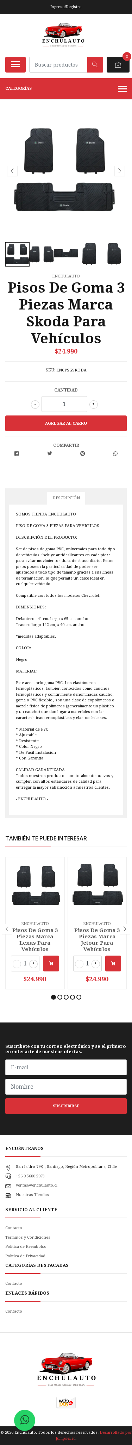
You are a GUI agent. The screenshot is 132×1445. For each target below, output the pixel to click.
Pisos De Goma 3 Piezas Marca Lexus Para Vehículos (35, 940)
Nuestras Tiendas (32, 1195)
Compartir (66, 445)
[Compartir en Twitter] (49, 454)
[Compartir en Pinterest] (82, 454)
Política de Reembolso (25, 1246)
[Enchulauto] (63, 35)
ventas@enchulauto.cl (36, 1185)
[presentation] (12, 171)
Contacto (13, 1228)
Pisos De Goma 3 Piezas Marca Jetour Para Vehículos (97, 940)
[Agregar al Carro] (51, 963)
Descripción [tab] (66, 498)
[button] (53, 997)
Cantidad (66, 390)
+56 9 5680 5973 (30, 1176)
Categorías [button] (18, 88)
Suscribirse (66, 1106)
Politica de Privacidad (25, 1256)
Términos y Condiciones (27, 1237)
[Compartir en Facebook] (16, 454)
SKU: (50, 370)
